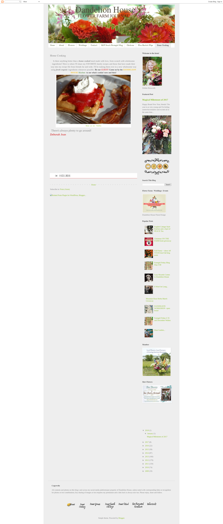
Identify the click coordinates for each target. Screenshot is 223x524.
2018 (147, 430)
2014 (147, 453)
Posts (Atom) (65, 189)
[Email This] (60, 175)
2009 (147, 471)
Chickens (130, 45)
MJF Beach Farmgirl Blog (112, 45)
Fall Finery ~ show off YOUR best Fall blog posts (162, 253)
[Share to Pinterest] (69, 175)
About (61, 45)
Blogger (121, 518)
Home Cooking (163, 45)
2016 (147, 446)
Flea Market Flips (145, 45)
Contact (94, 45)
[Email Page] (56, 175)
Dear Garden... (159, 330)
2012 (147, 460)
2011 (147, 464)
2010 (147, 467)
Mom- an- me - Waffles (93, 126)
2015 (147, 449)
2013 (147, 457)
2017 (147, 442)
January (150, 434)
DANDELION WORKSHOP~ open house (162, 308)
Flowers (71, 45)
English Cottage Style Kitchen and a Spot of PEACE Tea (162, 229)
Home (52, 45)
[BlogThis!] (62, 175)
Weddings (83, 45)
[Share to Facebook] (67, 175)
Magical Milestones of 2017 (155, 100)
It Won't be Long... (161, 287)
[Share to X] (65, 175)
